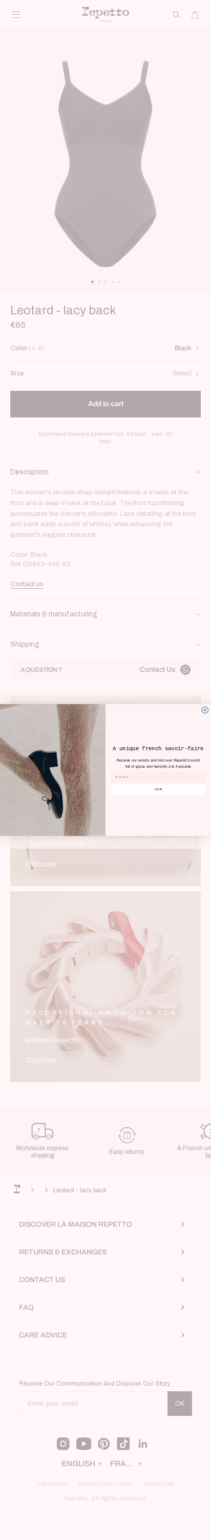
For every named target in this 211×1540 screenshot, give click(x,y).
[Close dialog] (205, 710)
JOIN (158, 789)
